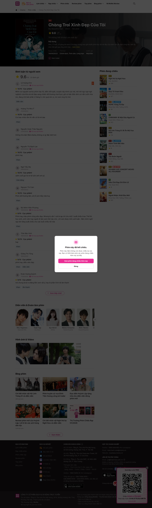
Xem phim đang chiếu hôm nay (76, 261)
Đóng (76, 266)
